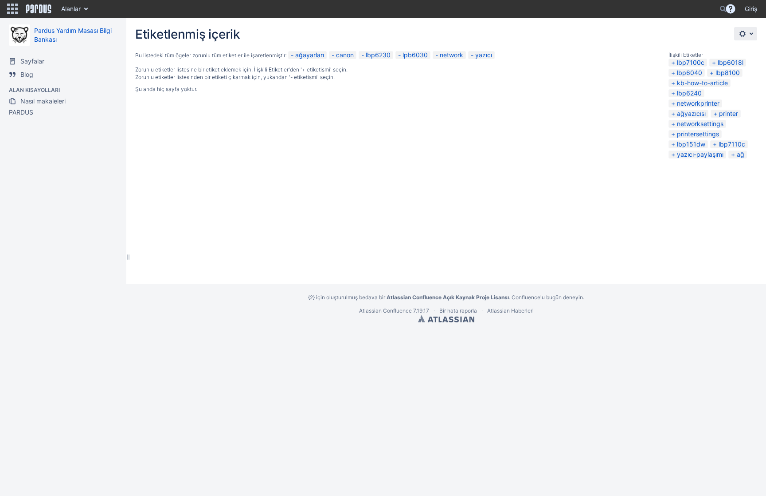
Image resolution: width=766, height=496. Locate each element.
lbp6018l (730, 62)
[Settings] (745, 33)
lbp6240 (689, 93)
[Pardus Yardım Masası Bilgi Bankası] (19, 35)
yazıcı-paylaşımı (700, 154)
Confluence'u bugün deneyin (547, 297)
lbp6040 (689, 72)
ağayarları (309, 55)
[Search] (723, 8)
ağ (740, 154)
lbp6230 (378, 55)
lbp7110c (732, 144)
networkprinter (698, 103)
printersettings (698, 134)
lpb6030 (415, 55)
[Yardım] (730, 9)
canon (345, 55)
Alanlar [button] (71, 8)
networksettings (700, 123)
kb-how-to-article (702, 83)
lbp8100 (727, 72)
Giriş (751, 8)
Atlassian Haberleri (510, 310)
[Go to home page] (38, 9)
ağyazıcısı (691, 113)
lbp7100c (690, 62)
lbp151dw (691, 144)
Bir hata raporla (458, 310)
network (451, 55)
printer (728, 113)
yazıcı (483, 55)
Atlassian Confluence (385, 310)
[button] (12, 9)
